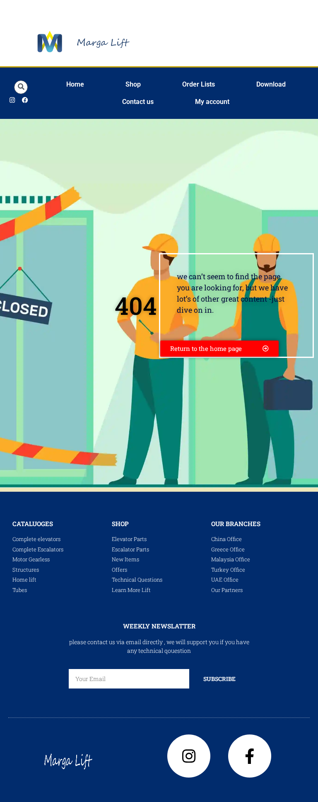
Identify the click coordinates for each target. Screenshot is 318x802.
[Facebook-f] (249, 756)
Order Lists (198, 84)
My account (212, 102)
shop (120, 523)
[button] (21, 87)
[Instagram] (12, 100)
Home (75, 84)
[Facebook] (25, 100)
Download (271, 84)
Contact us (138, 102)
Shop (133, 84)
